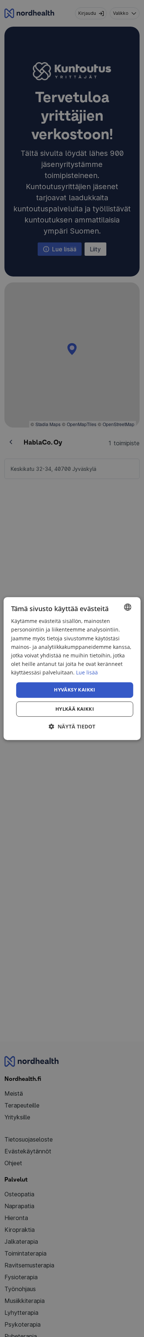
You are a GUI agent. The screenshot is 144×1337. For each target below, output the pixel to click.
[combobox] (127, 607)
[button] (72, 726)
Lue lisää (87, 672)
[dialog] (72, 668)
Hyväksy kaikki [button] (74, 689)
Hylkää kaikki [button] (74, 709)
